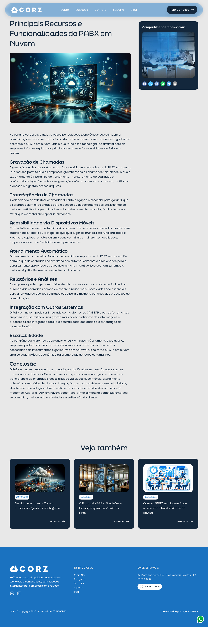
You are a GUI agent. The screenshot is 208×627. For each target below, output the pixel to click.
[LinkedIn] (156, 83)
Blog (134, 10)
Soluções (82, 10)
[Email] (175, 83)
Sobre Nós (80, 575)
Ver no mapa (152, 586)
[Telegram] (169, 83)
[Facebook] (144, 83)
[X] (150, 83)
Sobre (65, 10)
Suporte (118, 10)
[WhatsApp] (162, 83)
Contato (100, 10)
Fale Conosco (180, 10)
